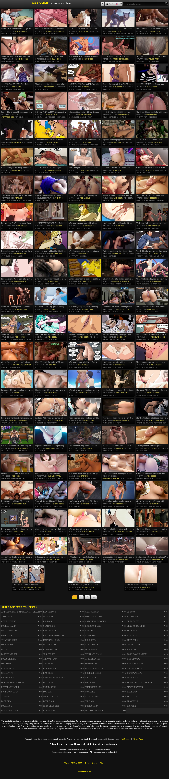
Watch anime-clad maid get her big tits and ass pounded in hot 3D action (119, 214)
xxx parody (41, 142)
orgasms (17, 87)
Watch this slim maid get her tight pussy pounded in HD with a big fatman (152, 242)
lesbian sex (41, 312)
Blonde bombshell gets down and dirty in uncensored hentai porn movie (17, 242)
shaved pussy (8, 309)
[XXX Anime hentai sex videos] (102, 4)
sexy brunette (77, 448)
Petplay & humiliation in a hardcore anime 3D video (17, 464)
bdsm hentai (119, 61)
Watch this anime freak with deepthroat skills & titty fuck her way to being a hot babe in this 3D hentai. (51, 464)
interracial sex (43, 254)
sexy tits (74, 114)
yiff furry (154, 61)
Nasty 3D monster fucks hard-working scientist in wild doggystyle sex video (152, 297)
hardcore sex (110, 117)
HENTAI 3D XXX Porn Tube (17, 84)
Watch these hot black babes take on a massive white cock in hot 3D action (85, 548)
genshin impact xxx (54, 678)
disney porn (8, 228)
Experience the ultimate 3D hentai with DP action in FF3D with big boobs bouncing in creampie (51, 186)
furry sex (161, 34)
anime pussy (143, 61)
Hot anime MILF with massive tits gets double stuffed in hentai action (152, 381)
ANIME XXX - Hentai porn (118, 56)
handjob (118, 87)
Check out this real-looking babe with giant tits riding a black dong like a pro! (119, 464)
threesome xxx (43, 59)
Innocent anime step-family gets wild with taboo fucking (119, 325)
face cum (108, 59)
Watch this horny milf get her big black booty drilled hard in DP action (51, 242)
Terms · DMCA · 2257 (73, 763)
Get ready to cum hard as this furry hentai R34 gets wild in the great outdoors (17, 436)
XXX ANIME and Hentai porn (152, 84)
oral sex (74, 34)
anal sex (141, 170)
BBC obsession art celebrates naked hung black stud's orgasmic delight (152, 325)
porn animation (9, 59)
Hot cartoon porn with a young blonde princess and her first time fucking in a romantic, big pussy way (152, 353)
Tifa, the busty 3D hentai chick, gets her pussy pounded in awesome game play (51, 381)
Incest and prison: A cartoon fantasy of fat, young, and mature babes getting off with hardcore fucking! (85, 158)
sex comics (124, 114)
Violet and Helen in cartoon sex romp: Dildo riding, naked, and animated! (152, 214)
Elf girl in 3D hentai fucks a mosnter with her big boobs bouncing (119, 269)
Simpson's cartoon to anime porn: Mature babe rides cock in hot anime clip (85, 269)
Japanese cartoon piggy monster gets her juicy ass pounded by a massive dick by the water (119, 130)
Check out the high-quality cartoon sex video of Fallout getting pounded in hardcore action (119, 548)
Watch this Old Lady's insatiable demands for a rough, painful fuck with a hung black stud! (17, 325)
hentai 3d (142, 114)
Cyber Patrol (138, 739)
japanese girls (19, 281)
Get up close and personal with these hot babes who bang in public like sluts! (119, 492)
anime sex (7, 34)
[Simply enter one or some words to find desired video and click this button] (166, 4)
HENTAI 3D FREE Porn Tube (118, 112)
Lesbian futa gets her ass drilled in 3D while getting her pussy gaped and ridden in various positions (152, 548)
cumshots (19, 89)
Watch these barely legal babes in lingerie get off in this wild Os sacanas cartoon (85, 47)
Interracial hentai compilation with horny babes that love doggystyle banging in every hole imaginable (119, 186)
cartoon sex (109, 34)
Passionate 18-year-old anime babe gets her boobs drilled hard (17, 381)
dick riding (49, 87)
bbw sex (131, 706)
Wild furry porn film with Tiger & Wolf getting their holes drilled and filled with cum (152, 47)
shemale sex (55, 367)
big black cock (158, 337)
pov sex (47, 692)
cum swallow (8, 31)
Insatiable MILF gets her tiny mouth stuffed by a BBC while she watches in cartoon (51, 409)
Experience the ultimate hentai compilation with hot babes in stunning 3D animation (17, 409)
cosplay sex (93, 89)
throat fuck (143, 254)
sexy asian (41, 61)
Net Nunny (125, 739)
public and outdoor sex (140, 682)
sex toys (122, 117)
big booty (117, 31)
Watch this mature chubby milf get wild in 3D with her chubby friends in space (85, 353)
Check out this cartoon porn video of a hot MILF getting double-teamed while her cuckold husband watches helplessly (152, 520)
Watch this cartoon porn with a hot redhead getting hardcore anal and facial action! (85, 214)
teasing (6, 284)
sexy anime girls (77, 173)
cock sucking (53, 34)
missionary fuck (94, 711)
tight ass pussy (9, 339)
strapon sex (122, 559)
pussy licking (143, 281)
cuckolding (8, 89)
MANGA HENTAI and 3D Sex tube (84, 84)
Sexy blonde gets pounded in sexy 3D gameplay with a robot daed (119, 409)
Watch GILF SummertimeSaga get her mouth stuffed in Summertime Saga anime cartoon (17, 19)
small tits (88, 423)
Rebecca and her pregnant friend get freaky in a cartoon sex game (51, 548)
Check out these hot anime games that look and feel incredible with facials (141, 575)
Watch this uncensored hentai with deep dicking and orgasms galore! (51, 19)
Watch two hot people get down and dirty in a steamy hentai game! (85, 381)
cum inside (41, 31)
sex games (17, 34)
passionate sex (110, 309)
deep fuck (41, 34)
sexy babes (88, 59)
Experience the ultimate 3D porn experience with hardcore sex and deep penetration (17, 492)
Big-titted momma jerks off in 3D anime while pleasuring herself (119, 75)
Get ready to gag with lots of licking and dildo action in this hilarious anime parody (51, 130)
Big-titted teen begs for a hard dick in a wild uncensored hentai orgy (85, 325)
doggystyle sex (111, 114)
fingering (108, 365)
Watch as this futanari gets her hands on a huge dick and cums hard (85, 520)
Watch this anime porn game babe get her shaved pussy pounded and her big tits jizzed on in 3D (85, 464)
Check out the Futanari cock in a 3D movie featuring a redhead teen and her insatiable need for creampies (152, 158)
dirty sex (142, 312)
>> (93, 597)
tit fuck (74, 284)
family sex (108, 339)
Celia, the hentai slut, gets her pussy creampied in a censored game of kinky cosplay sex (152, 269)
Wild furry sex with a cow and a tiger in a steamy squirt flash (85, 242)
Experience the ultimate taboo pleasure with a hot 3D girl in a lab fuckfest (119, 297)
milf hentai (118, 198)
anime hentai (20, 254)
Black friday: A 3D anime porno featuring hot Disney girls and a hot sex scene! (17, 214)
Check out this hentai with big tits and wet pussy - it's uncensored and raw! (85, 103)
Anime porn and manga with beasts (20, 612)
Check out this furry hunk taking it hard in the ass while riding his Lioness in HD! (51, 75)
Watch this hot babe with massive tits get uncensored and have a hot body (119, 520)
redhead (132, 692)
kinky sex (157, 284)
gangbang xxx (22, 117)
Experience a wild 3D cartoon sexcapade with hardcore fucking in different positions (17, 520)
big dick (153, 117)
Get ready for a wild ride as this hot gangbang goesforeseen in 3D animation (17, 353)
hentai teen (75, 170)
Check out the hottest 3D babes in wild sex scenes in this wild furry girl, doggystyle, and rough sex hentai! (119, 19)
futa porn (142, 87)
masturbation (144, 173)
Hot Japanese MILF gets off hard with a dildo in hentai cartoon (85, 492)
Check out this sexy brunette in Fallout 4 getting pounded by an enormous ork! (85, 436)
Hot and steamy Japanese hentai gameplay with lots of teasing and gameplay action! (17, 269)
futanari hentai (18, 562)
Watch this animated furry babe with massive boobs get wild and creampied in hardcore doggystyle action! (119, 242)
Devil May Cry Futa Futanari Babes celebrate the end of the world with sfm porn (51, 269)
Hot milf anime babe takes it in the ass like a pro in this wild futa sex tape (119, 436)
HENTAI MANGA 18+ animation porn (152, 28)
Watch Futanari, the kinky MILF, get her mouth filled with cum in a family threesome (51, 353)
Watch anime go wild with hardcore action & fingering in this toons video (119, 353)
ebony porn (42, 256)
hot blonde (129, 87)
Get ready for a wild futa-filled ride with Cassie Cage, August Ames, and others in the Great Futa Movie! (51, 492)
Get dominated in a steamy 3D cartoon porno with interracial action (119, 381)
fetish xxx (41, 114)
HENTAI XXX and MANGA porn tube (51, 112)
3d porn (107, 31)
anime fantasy (76, 423)
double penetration (146, 34)
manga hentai (53, 61)
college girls (144, 31)
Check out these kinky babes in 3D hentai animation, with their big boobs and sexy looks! (152, 464)
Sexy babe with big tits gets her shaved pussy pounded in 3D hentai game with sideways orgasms (51, 325)
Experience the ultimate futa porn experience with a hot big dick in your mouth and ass (51, 436)
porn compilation (121, 59)
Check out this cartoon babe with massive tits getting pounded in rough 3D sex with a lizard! (152, 103)
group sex (90, 678)
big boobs (95, 31)
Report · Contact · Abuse (95, 763)
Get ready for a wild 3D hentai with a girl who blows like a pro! (152, 492)
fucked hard (42, 89)
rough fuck (154, 59)
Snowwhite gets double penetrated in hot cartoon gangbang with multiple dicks (17, 103)
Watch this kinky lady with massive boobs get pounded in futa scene (17, 47)
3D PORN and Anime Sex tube (50, 56)
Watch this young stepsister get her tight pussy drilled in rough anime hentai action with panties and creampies (85, 297)
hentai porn (22, 31)
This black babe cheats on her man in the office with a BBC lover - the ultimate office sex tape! (28, 575)
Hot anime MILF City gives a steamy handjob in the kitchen (51, 297)
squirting (85, 31)
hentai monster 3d (125, 34)
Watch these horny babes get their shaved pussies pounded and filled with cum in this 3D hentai (51, 520)
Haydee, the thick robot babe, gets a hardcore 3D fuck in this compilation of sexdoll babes (152, 409)
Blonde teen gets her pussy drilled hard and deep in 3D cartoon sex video (17, 158)
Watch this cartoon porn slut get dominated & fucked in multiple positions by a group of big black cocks (17, 297)
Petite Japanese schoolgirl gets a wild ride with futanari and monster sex (85, 409)
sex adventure (9, 711)
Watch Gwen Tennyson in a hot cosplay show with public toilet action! (85, 575)
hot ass (40, 87)
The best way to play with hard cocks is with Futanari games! (17, 548)
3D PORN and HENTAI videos (84, 28)
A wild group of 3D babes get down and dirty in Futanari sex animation (152, 436)
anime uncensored (56, 31)
